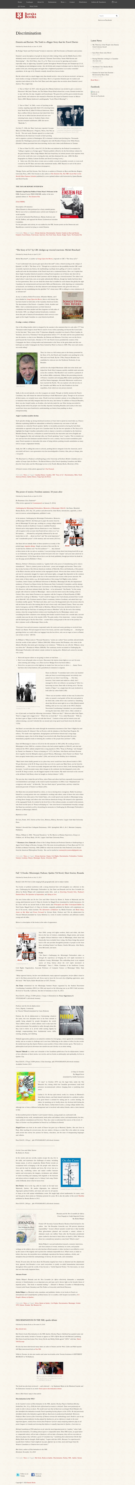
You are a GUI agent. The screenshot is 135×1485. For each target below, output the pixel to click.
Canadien (48, 475)
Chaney (48, 856)
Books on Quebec (44, 1303)
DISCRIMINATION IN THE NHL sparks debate (36, 1320)
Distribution (83, 2)
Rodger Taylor (66, 235)
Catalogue (29, 2)
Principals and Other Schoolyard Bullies (68, 904)
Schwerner (49, 858)
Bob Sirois (38, 1458)
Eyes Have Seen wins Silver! (101, 53)
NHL (69, 1458)
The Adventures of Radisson (48, 909)
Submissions (52, 2)
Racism (59, 235)
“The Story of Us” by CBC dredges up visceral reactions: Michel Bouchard (48, 250)
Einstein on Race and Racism (70, 233)
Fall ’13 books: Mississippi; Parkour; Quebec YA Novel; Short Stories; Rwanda (50, 873)
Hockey (65, 1458)
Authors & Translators (98, 2)
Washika (81, 1196)
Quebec (74, 1458)
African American (40, 233)
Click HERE (20, 202)
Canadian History (40, 475)
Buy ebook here (21, 1329)
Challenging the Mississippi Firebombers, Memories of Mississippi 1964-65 (40, 508)
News (62, 2)
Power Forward (38, 912)
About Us (40, 2)
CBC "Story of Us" (58, 475)
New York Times (51, 235)
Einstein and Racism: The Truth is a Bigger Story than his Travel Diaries (47, 42)
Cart (115, 2)
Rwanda (27, 1305)
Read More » (95, 80)
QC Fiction (21, 6)
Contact (72, 2)
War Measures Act (36, 1305)
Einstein (58, 233)
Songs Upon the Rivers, (45, 259)
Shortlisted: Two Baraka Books (102, 67)
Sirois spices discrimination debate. (50, 1388)
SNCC (55, 858)
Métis (76, 475)
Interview (42, 235)
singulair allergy (29, 546)
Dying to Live (51, 894)
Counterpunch (37, 503)
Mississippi (36, 858)
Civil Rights (55, 856)
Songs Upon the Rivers (34, 299)
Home (20, 2)
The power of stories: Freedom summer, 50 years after (39, 492)
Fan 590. (38, 1349)
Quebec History (31, 477)
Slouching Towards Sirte (68, 892)
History (30, 858)
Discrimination (50, 233)
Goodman (24, 858)
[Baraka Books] (26, 16)
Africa (37, 1303)
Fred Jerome (35, 235)
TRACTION (34, 6)
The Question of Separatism (35, 894)
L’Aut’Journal (49, 469)
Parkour (22, 1305)
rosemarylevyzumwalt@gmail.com (70, 850)
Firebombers (73, 856)
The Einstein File (77, 235)
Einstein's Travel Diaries (23, 235)
